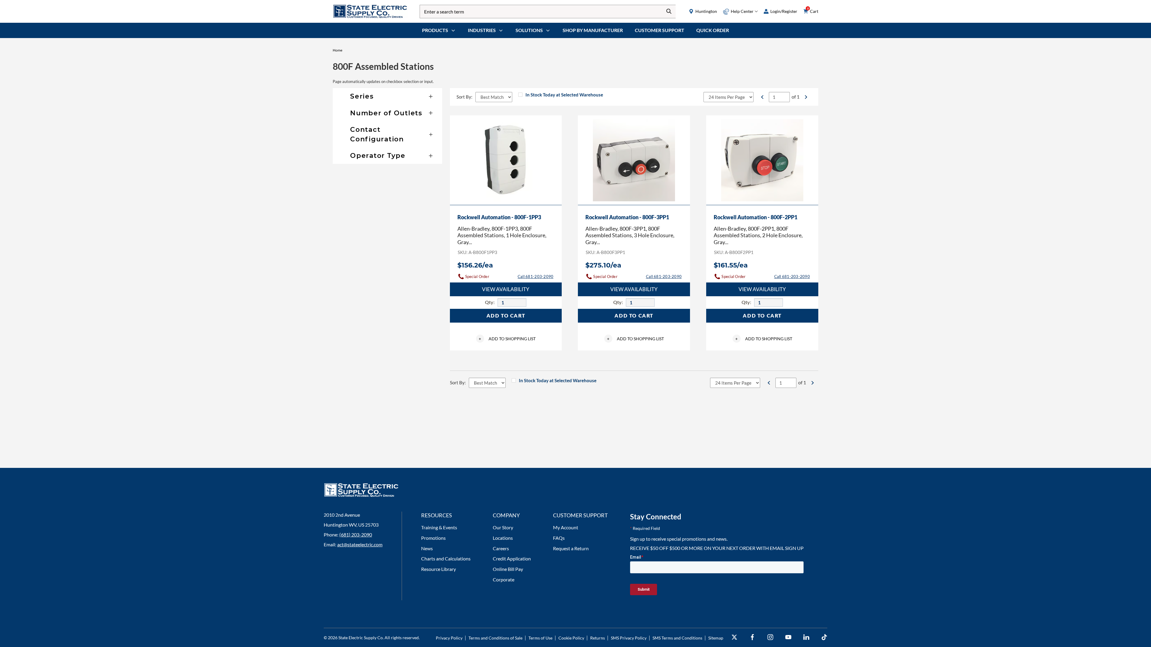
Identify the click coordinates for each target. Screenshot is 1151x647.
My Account (565, 527)
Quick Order (712, 30)
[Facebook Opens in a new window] (752, 637)
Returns (597, 637)
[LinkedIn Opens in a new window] (806, 637)
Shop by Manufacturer (593, 30)
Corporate (503, 579)
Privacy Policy (449, 637)
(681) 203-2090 (355, 534)
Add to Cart (505, 315)
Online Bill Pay (508, 569)
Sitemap (715, 637)
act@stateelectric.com (359, 544)
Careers (501, 548)
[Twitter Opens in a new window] (734, 637)
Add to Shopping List (507, 338)
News (427, 548)
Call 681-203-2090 (535, 276)
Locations (503, 538)
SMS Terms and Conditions (677, 637)
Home (337, 50)
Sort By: (464, 96)
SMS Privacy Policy (629, 637)
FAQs (559, 538)
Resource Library (438, 569)
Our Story (503, 527)
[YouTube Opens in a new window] (788, 637)
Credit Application (512, 558)
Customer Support (659, 30)
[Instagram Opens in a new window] (770, 637)
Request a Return (571, 548)
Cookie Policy (571, 637)
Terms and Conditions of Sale (495, 637)
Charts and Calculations (446, 558)
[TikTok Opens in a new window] (824, 637)
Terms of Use (540, 637)
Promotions (433, 538)
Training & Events (439, 527)
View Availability (505, 289)
